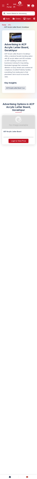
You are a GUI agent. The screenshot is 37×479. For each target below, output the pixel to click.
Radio (8, 19)
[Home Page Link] (20, 4)
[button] (3, 5)
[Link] (28, 5)
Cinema (18, 19)
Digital (28, 19)
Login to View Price (18, 141)
